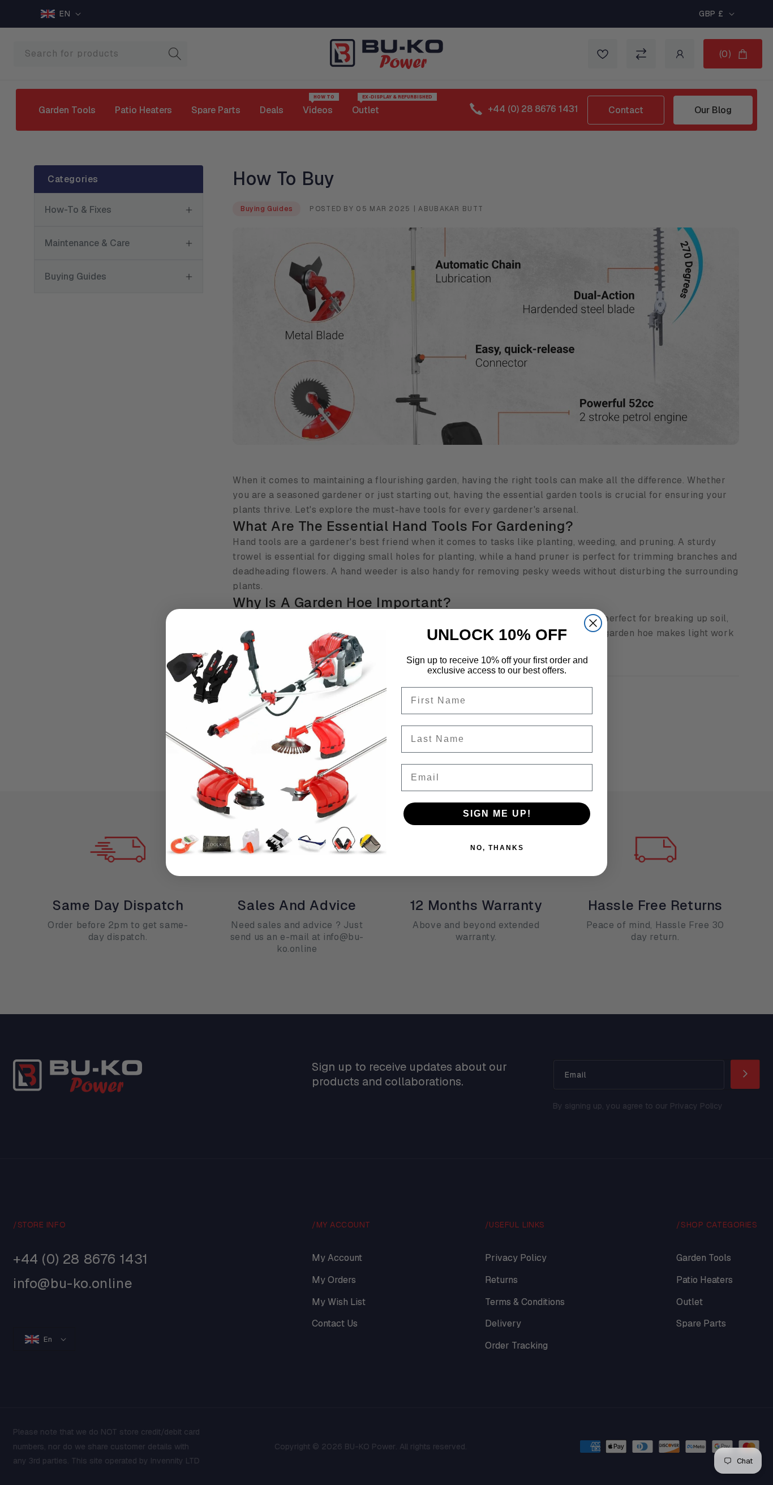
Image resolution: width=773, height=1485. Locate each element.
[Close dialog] (593, 623)
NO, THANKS (497, 848)
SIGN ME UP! (497, 813)
